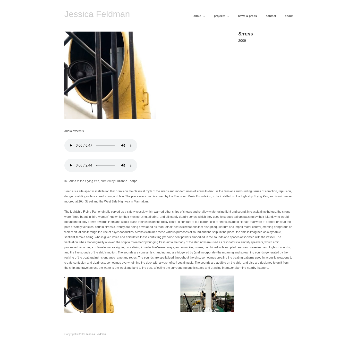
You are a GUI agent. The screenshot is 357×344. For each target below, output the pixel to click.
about (197, 16)
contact (271, 16)
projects (219, 16)
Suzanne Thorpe (126, 181)
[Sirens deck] (178, 294)
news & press (247, 16)
